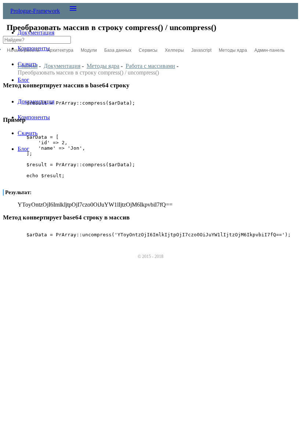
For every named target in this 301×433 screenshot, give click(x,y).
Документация (36, 32)
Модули (89, 50)
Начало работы (23, 50)
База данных (117, 50)
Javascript (201, 50)
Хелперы (174, 50)
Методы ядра (233, 50)
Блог (23, 80)
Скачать (27, 133)
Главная (27, 66)
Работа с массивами (150, 66)
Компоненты (34, 117)
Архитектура (60, 50)
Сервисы (148, 50)
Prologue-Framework (35, 11)
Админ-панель (269, 50)
